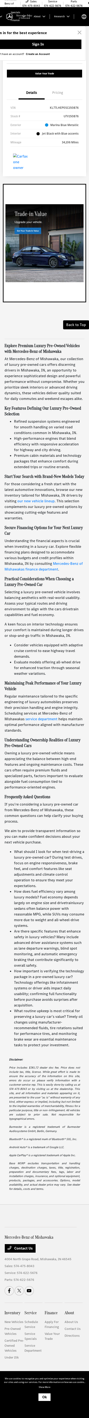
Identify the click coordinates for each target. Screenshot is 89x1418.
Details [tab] (31, 92)
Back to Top (76, 324)
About (69, 1312)
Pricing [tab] (57, 92)
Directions (72, 1335)
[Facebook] (9, 1291)
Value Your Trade (44, 73)
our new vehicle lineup (36, 500)
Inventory (12, 1312)
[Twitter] (19, 1291)
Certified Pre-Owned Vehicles (14, 1345)
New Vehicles (14, 1322)
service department (41, 718)
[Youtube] (29, 1291)
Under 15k (12, 1357)
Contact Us (23, 1248)
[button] (77, 27)
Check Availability (64, 46)
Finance (51, 1312)
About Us (71, 1322)
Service (30, 1312)
